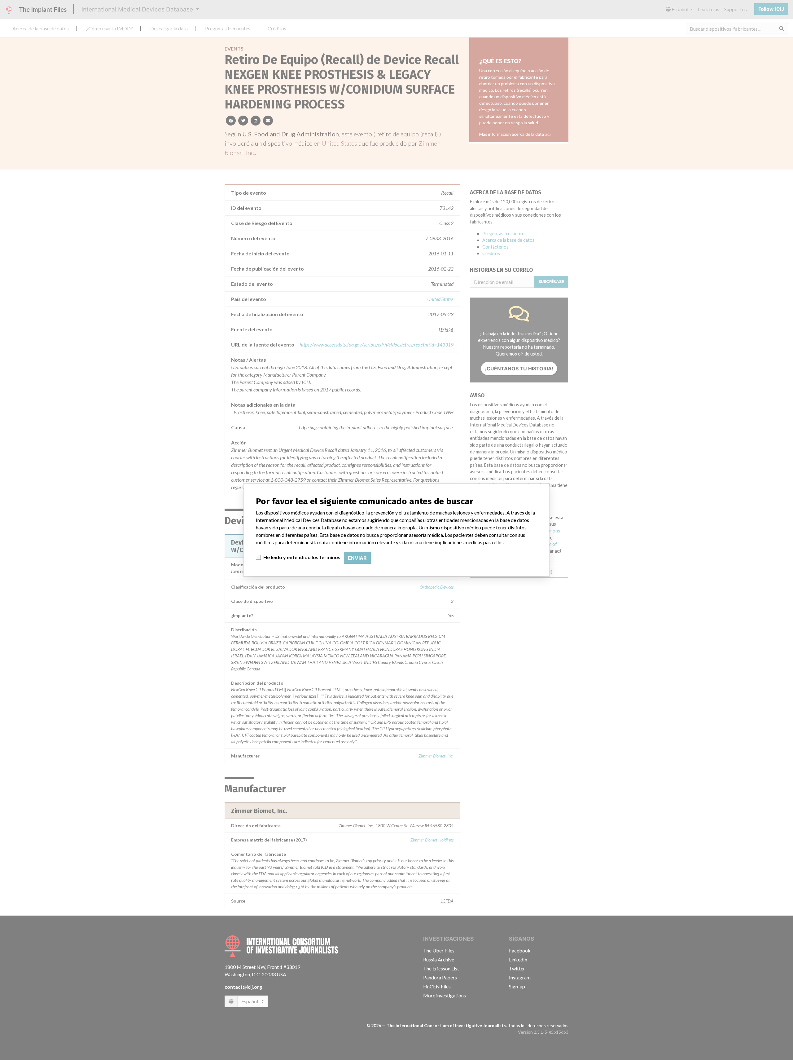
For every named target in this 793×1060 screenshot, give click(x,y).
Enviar (357, 558)
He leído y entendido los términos (301, 557)
